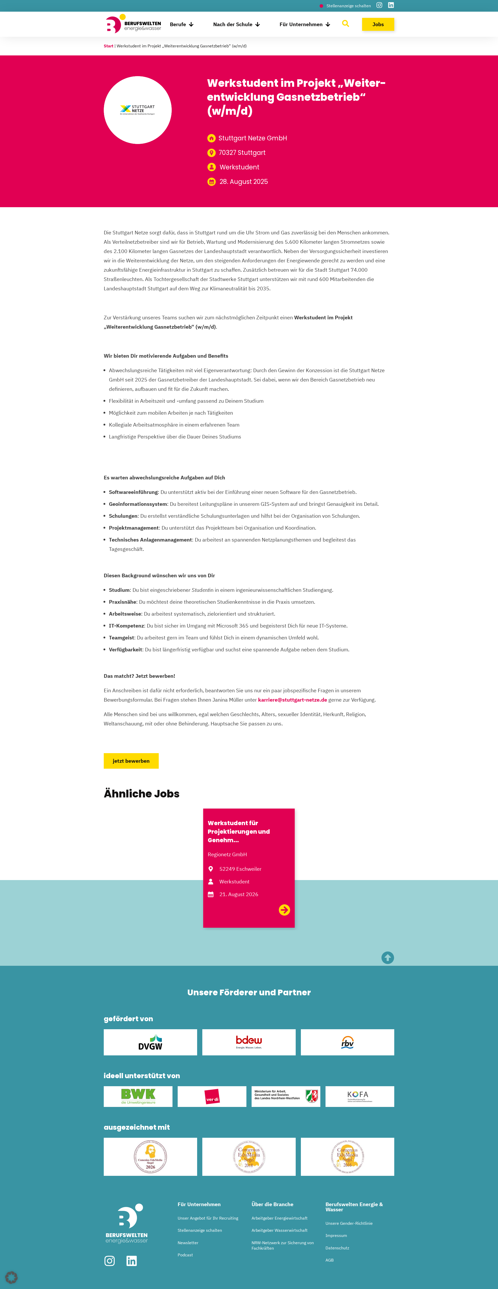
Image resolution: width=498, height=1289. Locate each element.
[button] (11, 1277)
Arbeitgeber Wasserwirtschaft (280, 1230)
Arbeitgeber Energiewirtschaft (280, 1218)
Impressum (336, 1235)
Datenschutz (337, 1247)
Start (108, 45)
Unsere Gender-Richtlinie (349, 1223)
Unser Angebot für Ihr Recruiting (208, 1218)
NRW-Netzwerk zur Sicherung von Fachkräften (283, 1245)
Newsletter (188, 1242)
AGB (330, 1260)
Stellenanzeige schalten (200, 1230)
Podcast (185, 1254)
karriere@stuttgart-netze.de (292, 699)
